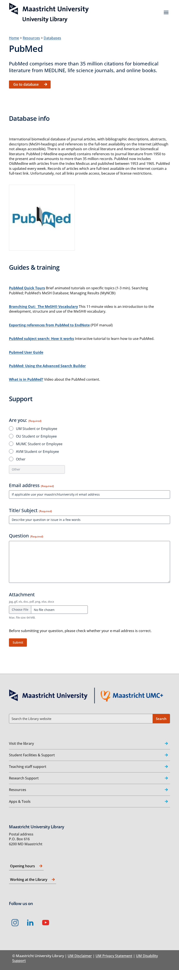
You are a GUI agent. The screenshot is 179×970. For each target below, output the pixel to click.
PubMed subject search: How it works (41, 338)
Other (21, 459)
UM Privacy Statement (114, 955)
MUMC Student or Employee (39, 444)
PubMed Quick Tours (27, 288)
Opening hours (22, 866)
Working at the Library (28, 879)
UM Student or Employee (36, 428)
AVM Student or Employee (37, 451)
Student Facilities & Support (32, 755)
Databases (52, 38)
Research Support (24, 778)
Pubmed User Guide (26, 352)
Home (14, 38)
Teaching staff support (27, 766)
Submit (18, 642)
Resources (31, 38)
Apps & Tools (20, 801)
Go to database (26, 84)
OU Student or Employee (36, 436)
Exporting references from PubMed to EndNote (49, 325)
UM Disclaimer (80, 955)
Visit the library (21, 743)
